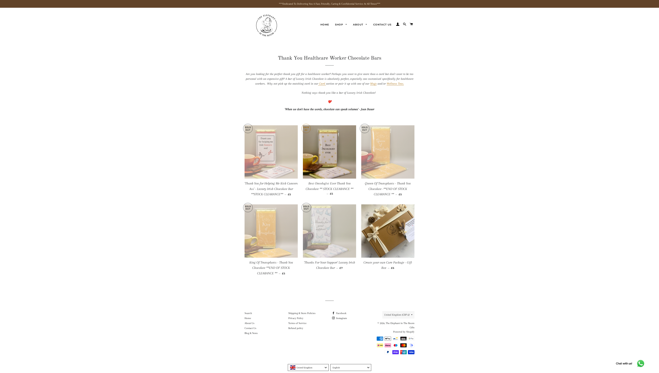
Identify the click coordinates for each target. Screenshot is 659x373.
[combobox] (308, 367)
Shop (339, 24)
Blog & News (251, 333)
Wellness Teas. (395, 83)
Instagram (341, 318)
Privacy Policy (295, 318)
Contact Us (382, 24)
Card (322, 83)
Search (248, 313)
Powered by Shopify (403, 331)
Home (324, 24)
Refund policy (295, 328)
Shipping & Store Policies (301, 313)
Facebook (341, 313)
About (358, 24)
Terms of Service (297, 323)
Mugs (373, 83)
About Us (249, 323)
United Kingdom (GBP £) (396, 314)
